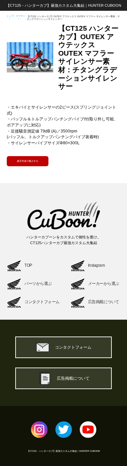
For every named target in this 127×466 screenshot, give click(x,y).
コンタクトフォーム (73, 347)
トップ (10, 16)
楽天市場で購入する (27, 161)
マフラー (20, 16)
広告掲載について (73, 378)
